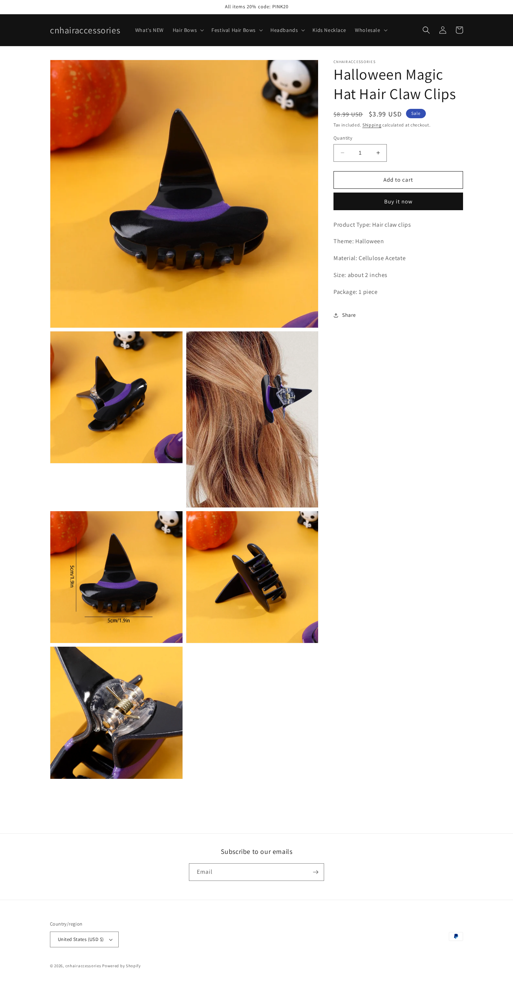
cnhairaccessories (83, 965)
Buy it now (398, 201)
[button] (187, 30)
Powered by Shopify (121, 965)
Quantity (342, 138)
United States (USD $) (81, 939)
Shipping (372, 125)
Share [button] (349, 315)
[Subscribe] (315, 872)
